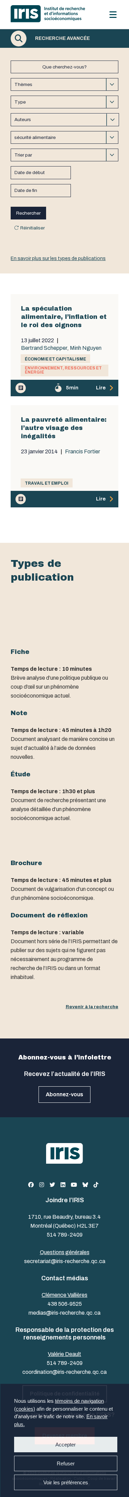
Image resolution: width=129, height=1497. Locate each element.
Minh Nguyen (85, 348)
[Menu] (113, 14)
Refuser (65, 1463)
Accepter (65, 1444)
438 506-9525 (64, 1304)
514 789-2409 (65, 1235)
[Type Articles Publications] (64, 102)
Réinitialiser (32, 227)
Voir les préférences (65, 1482)
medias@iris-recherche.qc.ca (64, 1313)
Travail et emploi (46, 483)
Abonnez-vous (64, 1094)
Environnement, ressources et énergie (63, 370)
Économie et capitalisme (55, 359)
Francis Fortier (82, 451)
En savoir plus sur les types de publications (58, 258)
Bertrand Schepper (44, 348)
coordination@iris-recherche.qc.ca (64, 1372)
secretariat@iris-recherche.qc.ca (64, 1261)
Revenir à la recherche (92, 1006)
